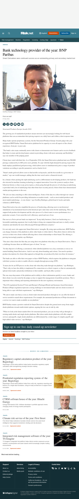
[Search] (9, 33)
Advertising (20, 468)
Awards (5, 45)
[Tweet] (4, 124)
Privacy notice (32, 474)
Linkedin (56, 468)
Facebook (59, 468)
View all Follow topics (53, 468)
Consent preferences (35, 485)
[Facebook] (7, 124)
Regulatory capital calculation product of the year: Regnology (27, 360)
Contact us (6, 471)
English (44, 33)
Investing (35, 40)
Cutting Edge (44, 40)
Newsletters (53, 33)
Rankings (18, 339)
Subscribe (65, 33)
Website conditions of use (36, 471)
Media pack (20, 471)
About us (5, 468)
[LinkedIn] (11, 124)
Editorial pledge (8, 474)
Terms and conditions (35, 477)
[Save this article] (15, 124)
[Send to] (18, 124)
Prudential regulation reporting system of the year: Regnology (25, 379)
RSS (74, 468)
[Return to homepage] (27, 34)
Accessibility (32, 468)
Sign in (73, 33)
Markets (18, 40)
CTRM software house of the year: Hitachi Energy (23, 400)
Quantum (53, 40)
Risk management (7, 40)
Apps (68, 468)
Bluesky (65, 468)
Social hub (71, 468)
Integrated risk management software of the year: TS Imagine (27, 437)
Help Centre (7, 477)
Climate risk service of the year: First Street (24, 418)
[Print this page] (22, 124)
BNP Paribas (26, 339)
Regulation (26, 40)
